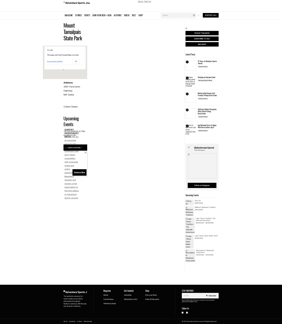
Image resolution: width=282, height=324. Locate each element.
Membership (88, 321)
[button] (198, 15)
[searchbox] (176, 15)
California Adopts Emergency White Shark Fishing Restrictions (207, 111)
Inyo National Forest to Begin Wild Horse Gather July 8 (207, 126)
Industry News (203, 66)
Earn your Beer (151, 295)
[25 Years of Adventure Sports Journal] (190, 65)
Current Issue (108, 299)
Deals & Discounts (152, 299)
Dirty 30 (198, 201)
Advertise (128, 295)
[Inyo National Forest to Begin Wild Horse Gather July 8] (190, 129)
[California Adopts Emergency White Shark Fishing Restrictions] (190, 113)
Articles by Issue (109, 303)
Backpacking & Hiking (205, 80)
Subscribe (79, 172)
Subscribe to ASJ (130, 299)
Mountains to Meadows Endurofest (205, 251)
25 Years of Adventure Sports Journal (207, 62)
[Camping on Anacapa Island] (190, 81)
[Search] (194, 15)
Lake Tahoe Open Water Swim (206, 236)
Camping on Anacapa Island (206, 77)
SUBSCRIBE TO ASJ (202, 39)
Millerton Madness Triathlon (205, 207)
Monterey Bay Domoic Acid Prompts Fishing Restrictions (207, 94)
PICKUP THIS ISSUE (202, 33)
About (105, 295)
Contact (79, 321)
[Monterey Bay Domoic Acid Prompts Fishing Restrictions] (190, 97)
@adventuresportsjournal (204, 147)
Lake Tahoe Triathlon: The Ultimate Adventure (205, 219)
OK (76, 61)
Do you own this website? (55, 61)
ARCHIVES (202, 44)
